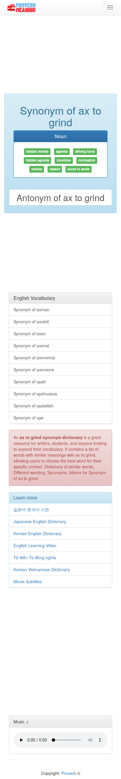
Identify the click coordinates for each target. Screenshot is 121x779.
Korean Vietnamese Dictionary (42, 569)
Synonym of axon (30, 333)
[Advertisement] (60, 57)
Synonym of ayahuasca (35, 394)
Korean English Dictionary (37, 533)
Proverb (68, 773)
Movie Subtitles (28, 581)
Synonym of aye (28, 418)
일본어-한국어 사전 (31, 509)
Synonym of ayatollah (33, 406)
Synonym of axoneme (34, 370)
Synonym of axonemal (34, 357)
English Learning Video (35, 545)
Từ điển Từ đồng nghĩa (35, 557)
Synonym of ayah (30, 382)
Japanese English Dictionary (40, 521)
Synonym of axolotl (31, 321)
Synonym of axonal (31, 345)
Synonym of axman (31, 309)
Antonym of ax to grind (60, 197)
